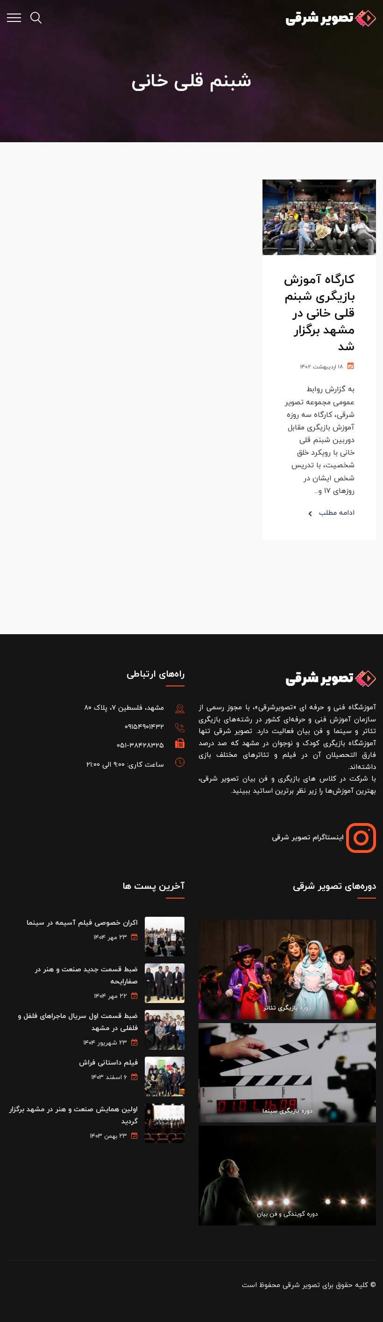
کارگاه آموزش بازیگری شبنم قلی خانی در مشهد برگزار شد (319, 313)
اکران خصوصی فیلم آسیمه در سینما (82, 923)
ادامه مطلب (337, 513)
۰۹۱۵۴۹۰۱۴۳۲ (144, 727)
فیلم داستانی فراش (108, 1063)
